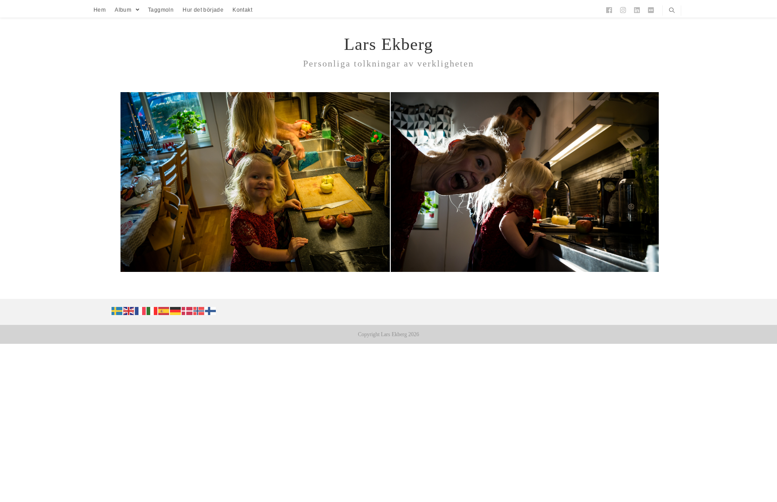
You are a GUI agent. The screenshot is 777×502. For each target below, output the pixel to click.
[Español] (164, 310)
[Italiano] (152, 310)
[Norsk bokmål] (199, 310)
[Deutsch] (176, 310)
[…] (254, 269)
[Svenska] (117, 310)
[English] (129, 310)
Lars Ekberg (388, 44)
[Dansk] (187, 310)
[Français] (141, 310)
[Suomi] (211, 310)
